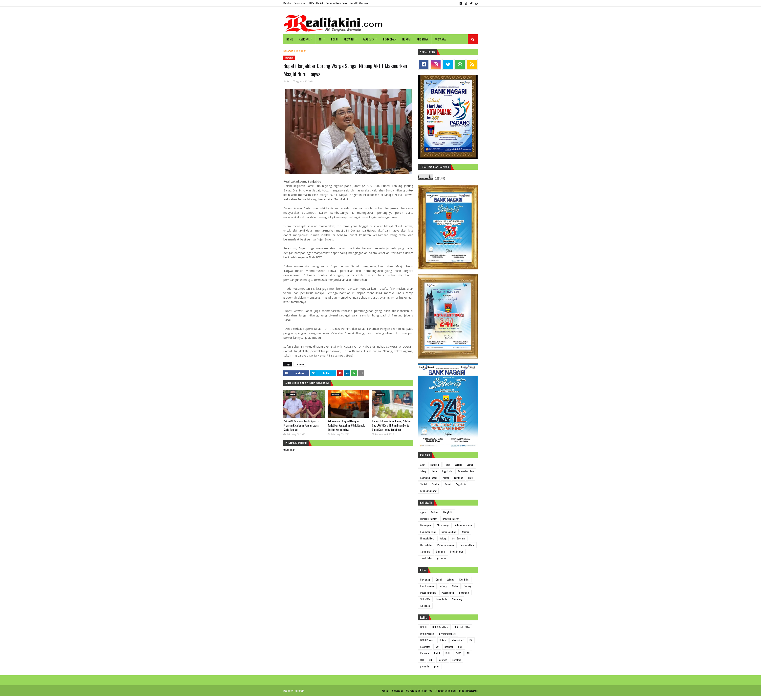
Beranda (288, 51)
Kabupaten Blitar (428, 532)
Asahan (434, 512)
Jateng (423, 471)
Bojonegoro (425, 525)
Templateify (298, 690)
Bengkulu (434, 464)
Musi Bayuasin (459, 538)
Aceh (422, 464)
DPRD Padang (427, 633)
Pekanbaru (464, 592)
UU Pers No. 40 (315, 3)
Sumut (448, 484)
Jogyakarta (447, 471)
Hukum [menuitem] (406, 39)
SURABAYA (425, 599)
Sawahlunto (441, 599)
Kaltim (446, 477)
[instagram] (466, 3)
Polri (448, 653)
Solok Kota (425, 605)
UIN (422, 659)
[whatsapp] (476, 3)
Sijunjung (440, 551)
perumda (424, 666)
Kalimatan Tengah (429, 477)
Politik (437, 653)
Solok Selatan (456, 551)
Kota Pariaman (427, 586)
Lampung (458, 477)
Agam (423, 512)
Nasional (449, 646)
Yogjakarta (461, 484)
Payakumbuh (448, 592)
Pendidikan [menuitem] (389, 39)
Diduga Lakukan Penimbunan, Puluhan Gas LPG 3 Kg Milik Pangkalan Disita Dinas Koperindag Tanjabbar (391, 425)
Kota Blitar (464, 579)
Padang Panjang (428, 592)
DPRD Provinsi (427, 640)
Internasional (458, 640)
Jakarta (458, 464)
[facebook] (461, 3)
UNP (431, 659)
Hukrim (443, 640)
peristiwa (456, 659)
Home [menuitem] (289, 39)
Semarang (425, 551)
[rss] (472, 64)
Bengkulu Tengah (451, 518)
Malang (443, 538)
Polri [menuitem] (334, 39)
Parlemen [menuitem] (368, 39)
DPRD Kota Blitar (440, 627)
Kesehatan (425, 646)
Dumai (439, 579)
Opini (460, 646)
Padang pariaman (445, 545)
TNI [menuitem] (320, 39)
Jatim (434, 471)
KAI (470, 640)
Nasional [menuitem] (304, 39)
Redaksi (287, 3)
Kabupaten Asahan (463, 525)
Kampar (465, 532)
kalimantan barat (428, 490)
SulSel (423, 484)
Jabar (447, 464)
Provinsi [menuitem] (349, 39)
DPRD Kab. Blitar (462, 627)
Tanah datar (426, 558)
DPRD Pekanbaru (447, 633)
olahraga (443, 659)
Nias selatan (426, 545)
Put (288, 81)
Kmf (437, 646)
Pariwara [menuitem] (440, 39)
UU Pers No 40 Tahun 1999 (419, 690)
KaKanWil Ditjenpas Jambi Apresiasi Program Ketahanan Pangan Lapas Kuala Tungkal (301, 425)
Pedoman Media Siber (336, 3)
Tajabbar (301, 51)
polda (437, 666)
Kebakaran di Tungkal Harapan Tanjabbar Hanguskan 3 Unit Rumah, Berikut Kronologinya (346, 425)
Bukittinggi (425, 579)
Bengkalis (448, 512)
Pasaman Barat (467, 545)
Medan (455, 586)
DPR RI (423, 627)
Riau (470, 477)
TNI (468, 653)
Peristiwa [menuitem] (423, 39)
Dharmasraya (443, 525)
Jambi (470, 464)
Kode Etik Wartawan (359, 3)
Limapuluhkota (427, 538)
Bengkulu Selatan (428, 518)
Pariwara (424, 653)
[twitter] (471, 3)
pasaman (441, 558)
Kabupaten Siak (449, 532)
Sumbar (436, 484)
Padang (467, 586)
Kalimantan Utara (466, 471)
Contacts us (299, 3)
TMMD (458, 653)
